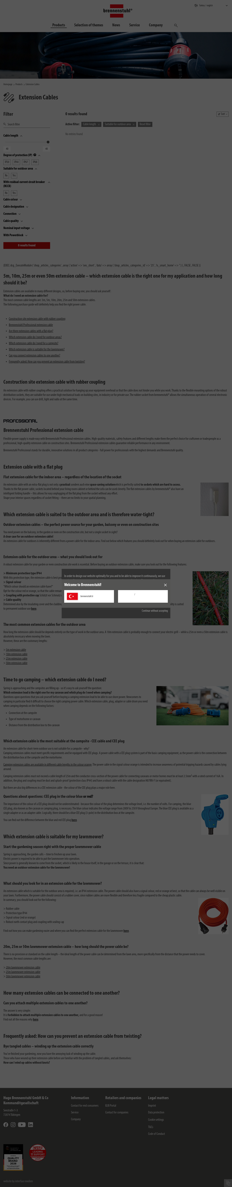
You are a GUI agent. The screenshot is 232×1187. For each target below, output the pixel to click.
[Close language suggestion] (165, 585)
